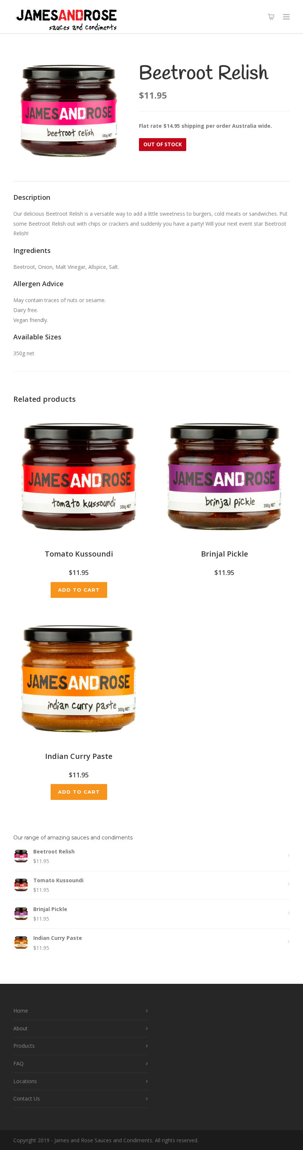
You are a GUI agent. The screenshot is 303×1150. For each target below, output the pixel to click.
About (20, 1028)
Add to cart (79, 590)
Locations (25, 1081)
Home (20, 1010)
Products (24, 1045)
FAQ (18, 1063)
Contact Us (26, 1098)
